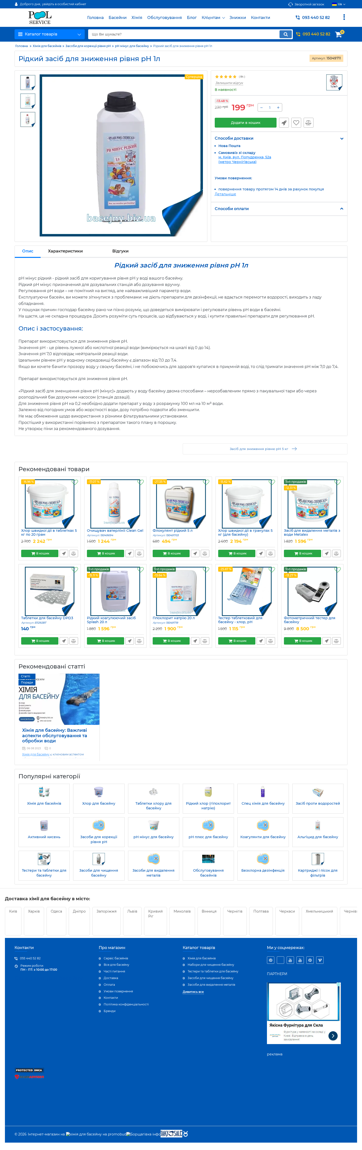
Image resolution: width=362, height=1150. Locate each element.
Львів (132, 911)
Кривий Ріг (155, 913)
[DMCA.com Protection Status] (29, 1071)
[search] (286, 34)
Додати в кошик (245, 122)
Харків (34, 911)
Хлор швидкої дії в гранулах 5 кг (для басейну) (245, 535)
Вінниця (209, 911)
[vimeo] (320, 960)
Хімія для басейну (35, 754)
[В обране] (296, 123)
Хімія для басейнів (202, 958)
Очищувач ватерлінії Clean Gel (115, 533)
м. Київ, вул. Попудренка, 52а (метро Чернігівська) (244, 159)
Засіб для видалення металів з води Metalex (312, 535)
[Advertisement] (304, 1094)
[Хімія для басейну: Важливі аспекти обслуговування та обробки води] (58, 699)
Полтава (261, 911)
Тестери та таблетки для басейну (213, 971)
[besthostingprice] (280, 960)
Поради (27, 682)
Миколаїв (182, 911)
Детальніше (225, 194)
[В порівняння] (308, 123)
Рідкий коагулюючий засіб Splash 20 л (111, 622)
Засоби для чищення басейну (210, 978)
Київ (13, 911)
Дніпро (79, 911)
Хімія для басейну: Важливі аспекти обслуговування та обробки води (54, 736)
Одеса (56, 911)
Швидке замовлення (284, 123)
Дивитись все (193, 992)
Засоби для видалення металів (211, 984)
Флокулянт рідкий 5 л (173, 533)
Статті (25, 676)
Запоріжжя (106, 911)
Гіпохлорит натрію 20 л (174, 620)
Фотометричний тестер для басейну (309, 622)
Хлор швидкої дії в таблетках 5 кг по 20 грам (49, 535)
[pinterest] (270, 960)
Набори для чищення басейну (211, 965)
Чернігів (235, 911)
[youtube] (290, 960)
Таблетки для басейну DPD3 (47, 620)
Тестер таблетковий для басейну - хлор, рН (240, 622)
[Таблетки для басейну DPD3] (49, 591)
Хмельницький (319, 911)
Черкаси (287, 911)
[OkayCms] (185, 1134)
